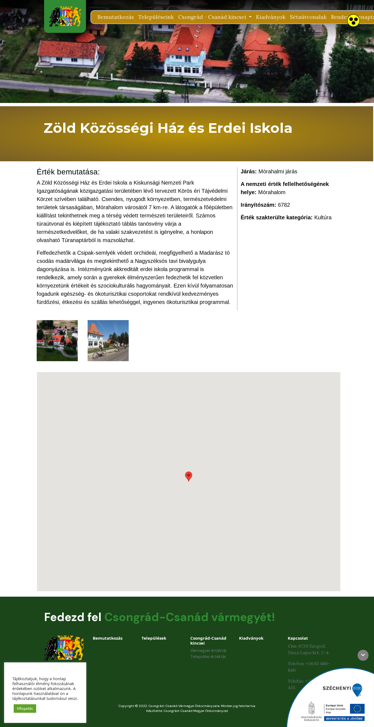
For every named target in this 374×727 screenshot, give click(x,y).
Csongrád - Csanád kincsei (213, 17)
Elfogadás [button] (25, 708)
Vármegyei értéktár (208, 650)
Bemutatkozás (115, 17)
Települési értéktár (208, 656)
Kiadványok (271, 17)
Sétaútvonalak (308, 17)
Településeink (156, 17)
